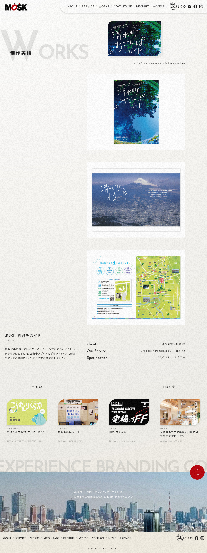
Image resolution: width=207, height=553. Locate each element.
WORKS (104, 6)
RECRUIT (142, 6)
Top (197, 474)
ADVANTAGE (123, 6)
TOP (132, 63)
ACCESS (158, 6)
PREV (167, 387)
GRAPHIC (156, 63)
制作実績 (143, 63)
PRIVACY (125, 538)
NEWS (112, 538)
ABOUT (72, 6)
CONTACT (98, 538)
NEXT (40, 387)
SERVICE (88, 6)
